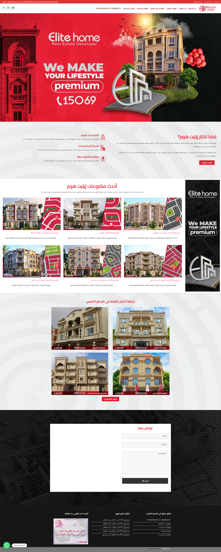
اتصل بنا (217, 1)
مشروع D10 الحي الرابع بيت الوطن (116, 531)
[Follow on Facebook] (4, 8)
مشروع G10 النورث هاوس (109, 233)
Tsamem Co (165, 549)
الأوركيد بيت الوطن (157, 8)
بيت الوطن (182, 8)
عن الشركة (192, 8)
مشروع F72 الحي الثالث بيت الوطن (116, 528)
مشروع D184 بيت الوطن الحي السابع (165, 280)
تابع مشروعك (197, 1)
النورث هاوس (171, 8)
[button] (6, 545)
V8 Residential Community (108, 8)
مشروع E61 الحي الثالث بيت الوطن (116, 520)
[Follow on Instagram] (8, 8)
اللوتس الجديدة (142, 8)
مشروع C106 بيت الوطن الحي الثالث (105, 280)
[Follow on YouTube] (13, 8)
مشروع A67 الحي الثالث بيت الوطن (116, 524)
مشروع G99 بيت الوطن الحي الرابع (44, 280)
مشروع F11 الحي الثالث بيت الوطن (166, 233)
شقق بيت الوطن (164, 524)
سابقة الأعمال (208, 1)
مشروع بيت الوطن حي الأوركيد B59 (44, 233)
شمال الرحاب (166, 531)
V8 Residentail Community (159, 520)
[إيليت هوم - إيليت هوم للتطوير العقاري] (207, 8)
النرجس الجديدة (129, 8)
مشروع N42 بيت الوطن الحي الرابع (116, 535)
